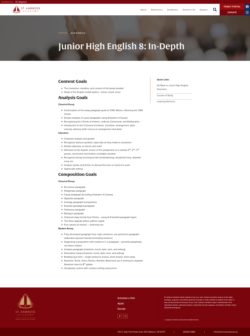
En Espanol (21, 1)
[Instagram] (125, 316)
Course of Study (165, 95)
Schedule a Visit (126, 298)
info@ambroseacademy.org (226, 331)
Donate (121, 309)
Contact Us (7, 1)
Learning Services (166, 101)
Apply (120, 303)
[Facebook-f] (119, 316)
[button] (214, 9)
